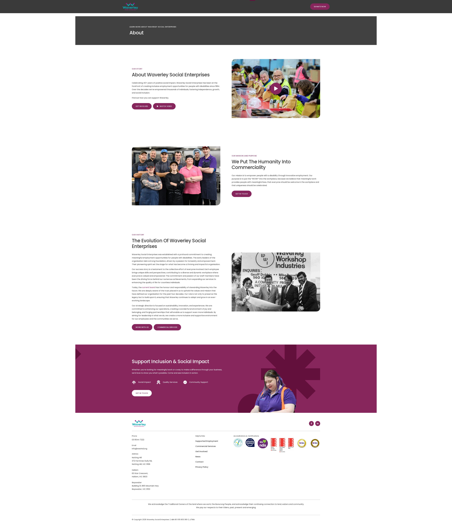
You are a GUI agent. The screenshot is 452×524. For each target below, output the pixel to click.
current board (148, 287)
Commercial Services (205, 446)
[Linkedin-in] (317, 423)
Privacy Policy (201, 467)
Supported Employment (206, 441)
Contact (199, 462)
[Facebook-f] (311, 423)
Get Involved (201, 451)
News (197, 457)
